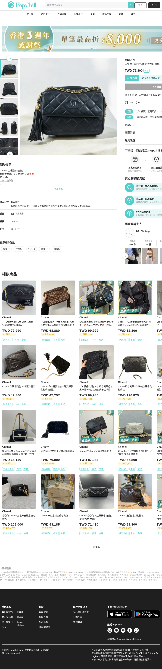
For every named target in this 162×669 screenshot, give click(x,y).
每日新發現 (7, 612)
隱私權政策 (44, 627)
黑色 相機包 (113, 575)
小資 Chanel (97, 577)
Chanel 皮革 (149, 575)
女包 (13, 213)
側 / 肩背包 (7, 622)
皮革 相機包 (39, 577)
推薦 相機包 (92, 580)
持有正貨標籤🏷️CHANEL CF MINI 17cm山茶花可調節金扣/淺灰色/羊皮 (84, 572)
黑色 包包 (124, 575)
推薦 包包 (153, 580)
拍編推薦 (77, 617)
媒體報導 (77, 622)
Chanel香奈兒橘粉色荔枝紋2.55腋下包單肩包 (19, 572)
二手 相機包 (32, 580)
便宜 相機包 (44, 580)
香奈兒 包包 (27, 577)
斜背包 (57, 249)
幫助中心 (43, 612)
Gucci (20, 617)
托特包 (31, 249)
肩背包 (20, 213)
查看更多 (58, 189)
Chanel (14, 221)
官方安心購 (7, 617)
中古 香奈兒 (9, 580)
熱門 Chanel (110, 577)
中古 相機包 (80, 580)
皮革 (56, 575)
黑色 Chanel (78, 575)
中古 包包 (143, 580)
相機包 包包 (60, 577)
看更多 (96, 547)
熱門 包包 (133, 580)
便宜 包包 (113, 580)
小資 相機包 (56, 580)
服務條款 (43, 622)
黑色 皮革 (102, 575)
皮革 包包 (50, 577)
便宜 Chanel (85, 577)
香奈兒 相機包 (14, 577)
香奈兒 (44, 575)
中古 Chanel (122, 577)
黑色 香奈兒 (91, 575)
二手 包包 (103, 580)
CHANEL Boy (46, 572)
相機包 (63, 575)
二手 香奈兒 (147, 577)
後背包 (44, 249)
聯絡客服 (43, 617)
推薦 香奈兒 (21, 580)
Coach (20, 612)
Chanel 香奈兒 (136, 575)
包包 (70, 575)
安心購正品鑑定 (81, 612)
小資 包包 (123, 580)
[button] (133, 243)
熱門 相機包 (68, 580)
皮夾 (4, 627)
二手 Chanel (72, 577)
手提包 (19, 249)
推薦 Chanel (135, 577)
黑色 (51, 575)
